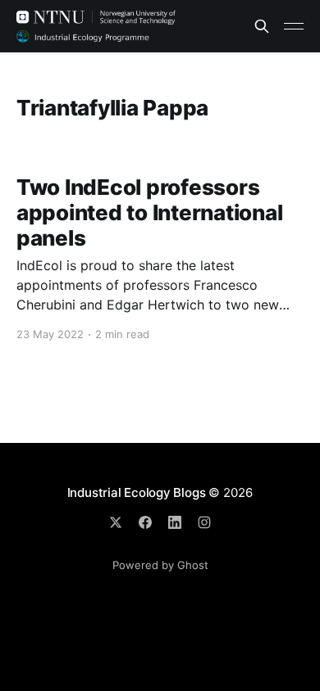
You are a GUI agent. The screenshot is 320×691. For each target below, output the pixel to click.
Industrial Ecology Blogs (136, 492)
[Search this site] (262, 26)
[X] (115, 522)
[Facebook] (145, 522)
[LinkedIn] (174, 522)
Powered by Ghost (160, 564)
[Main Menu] (293, 26)
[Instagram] (204, 522)
